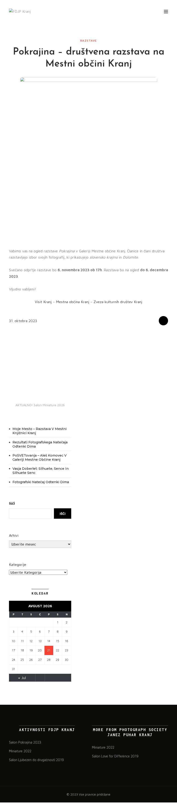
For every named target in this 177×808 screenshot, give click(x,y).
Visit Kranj (43, 302)
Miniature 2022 (20, 751)
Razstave (88, 40)
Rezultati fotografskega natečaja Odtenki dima (40, 444)
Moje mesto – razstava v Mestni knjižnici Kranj (39, 431)
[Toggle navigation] (166, 11)
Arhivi (13, 535)
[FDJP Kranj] (20, 11)
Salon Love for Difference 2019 (115, 756)
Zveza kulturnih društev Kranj (118, 302)
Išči (12, 503)
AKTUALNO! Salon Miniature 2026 (40, 405)
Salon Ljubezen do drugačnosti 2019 (36, 760)
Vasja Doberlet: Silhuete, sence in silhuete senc (40, 471)
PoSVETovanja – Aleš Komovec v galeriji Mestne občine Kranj (39, 457)
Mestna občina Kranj (72, 302)
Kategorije (17, 564)
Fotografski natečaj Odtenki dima (40, 482)
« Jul (22, 678)
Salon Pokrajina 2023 (25, 742)
